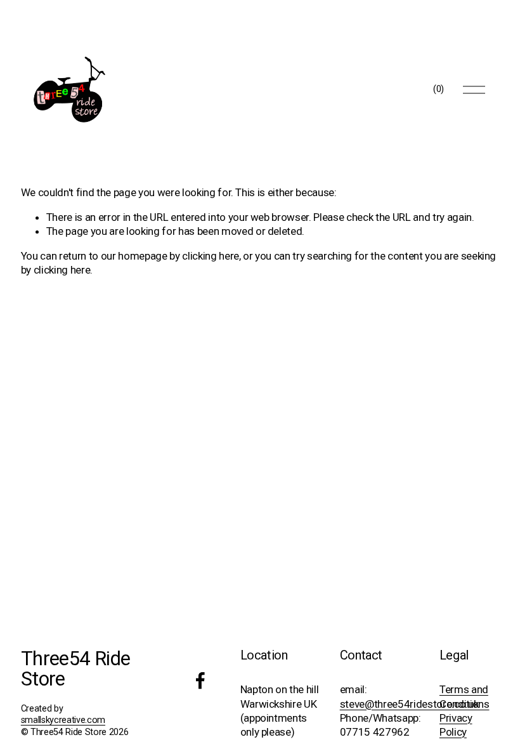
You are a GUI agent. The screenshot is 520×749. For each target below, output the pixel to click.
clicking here (210, 255)
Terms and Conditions (464, 696)
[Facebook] (200, 680)
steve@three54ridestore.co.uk (409, 704)
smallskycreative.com (63, 720)
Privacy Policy (455, 725)
